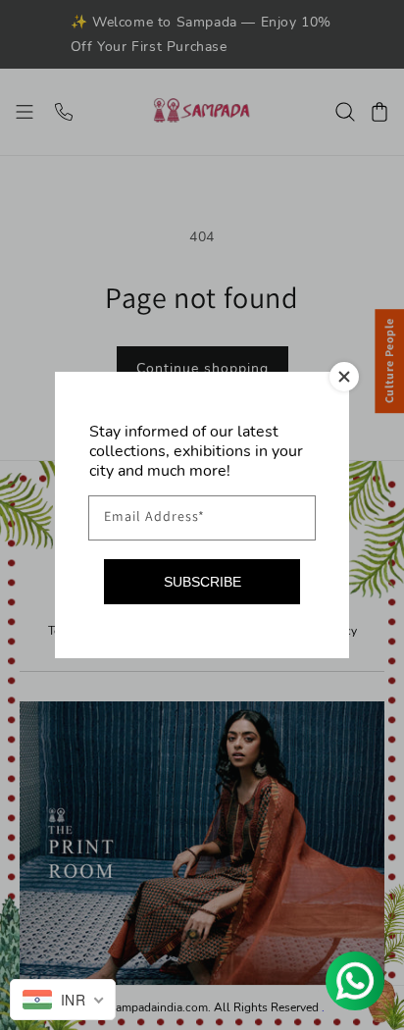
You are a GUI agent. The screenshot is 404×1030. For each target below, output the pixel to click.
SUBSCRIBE (202, 582)
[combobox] (63, 999)
